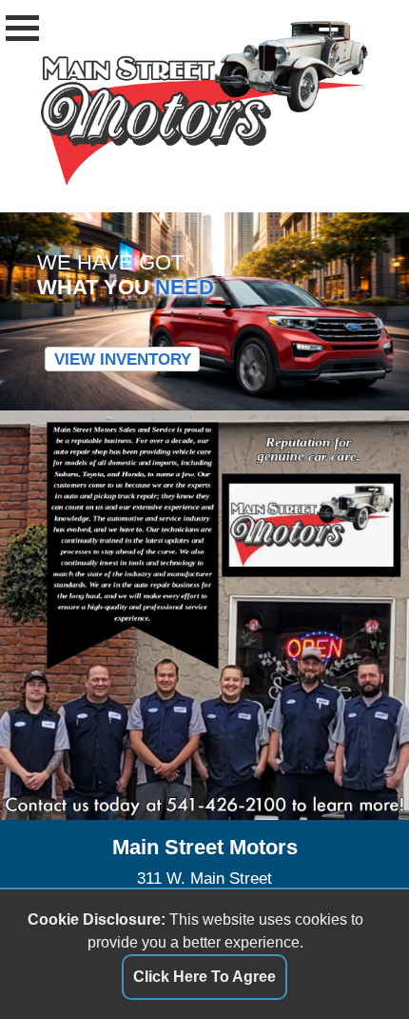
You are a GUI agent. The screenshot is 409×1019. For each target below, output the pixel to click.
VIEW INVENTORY (122, 359)
